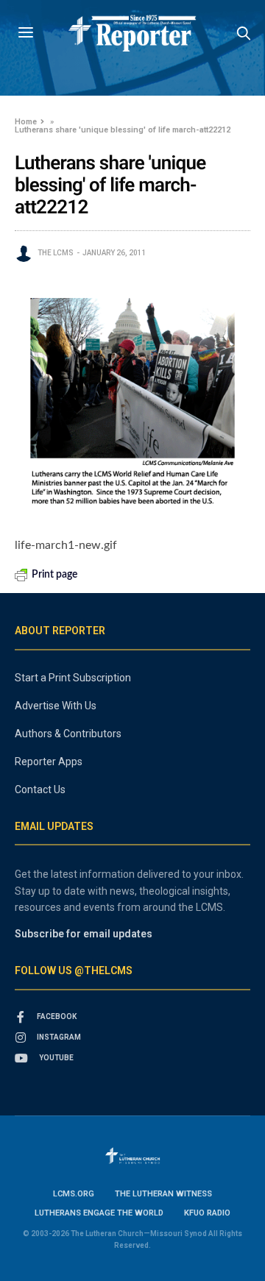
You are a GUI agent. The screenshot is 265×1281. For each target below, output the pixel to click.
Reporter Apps (48, 761)
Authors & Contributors (68, 733)
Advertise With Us (55, 706)
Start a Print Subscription (73, 678)
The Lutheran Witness (163, 1194)
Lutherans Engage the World (99, 1213)
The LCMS (56, 253)
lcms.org (73, 1194)
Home (26, 122)
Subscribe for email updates (83, 934)
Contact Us (40, 789)
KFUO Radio (207, 1213)
